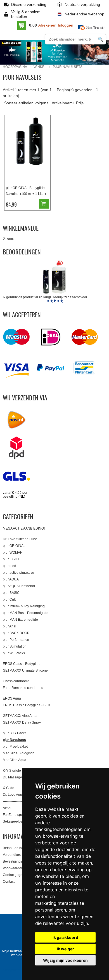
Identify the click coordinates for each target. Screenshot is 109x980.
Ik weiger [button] (65, 948)
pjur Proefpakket (15, 746)
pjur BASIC (11, 593)
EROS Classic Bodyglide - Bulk (26, 705)
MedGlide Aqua (14, 760)
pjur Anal (9, 626)
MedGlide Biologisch (18, 753)
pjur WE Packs (14, 653)
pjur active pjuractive (18, 573)
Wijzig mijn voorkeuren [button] (65, 960)
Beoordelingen (22, 251)
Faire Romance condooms (23, 688)
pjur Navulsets (14, 740)
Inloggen (65, 25)
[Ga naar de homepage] (20, 47)
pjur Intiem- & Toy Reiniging (24, 606)
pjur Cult (9, 599)
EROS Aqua (12, 698)
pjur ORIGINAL (14, 546)
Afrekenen (47, 25)
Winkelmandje (21, 227)
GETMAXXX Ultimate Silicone (25, 670)
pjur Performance (16, 640)
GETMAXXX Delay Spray (22, 722)
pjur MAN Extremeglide (20, 620)
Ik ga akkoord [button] (65, 937)
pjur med (9, 566)
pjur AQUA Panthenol (19, 586)
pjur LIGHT (11, 559)
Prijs (80, 103)
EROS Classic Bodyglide (22, 664)
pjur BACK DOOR (16, 633)
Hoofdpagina (15, 67)
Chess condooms (16, 681)
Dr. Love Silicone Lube (20, 539)
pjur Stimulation (15, 646)
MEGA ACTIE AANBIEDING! (24, 528)
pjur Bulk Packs (14, 733)
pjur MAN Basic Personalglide (25, 613)
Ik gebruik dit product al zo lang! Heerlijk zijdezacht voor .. (46, 297)
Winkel (40, 67)
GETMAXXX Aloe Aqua (20, 716)
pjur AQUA (11, 579)
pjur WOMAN (13, 552)
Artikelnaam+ (63, 103)
